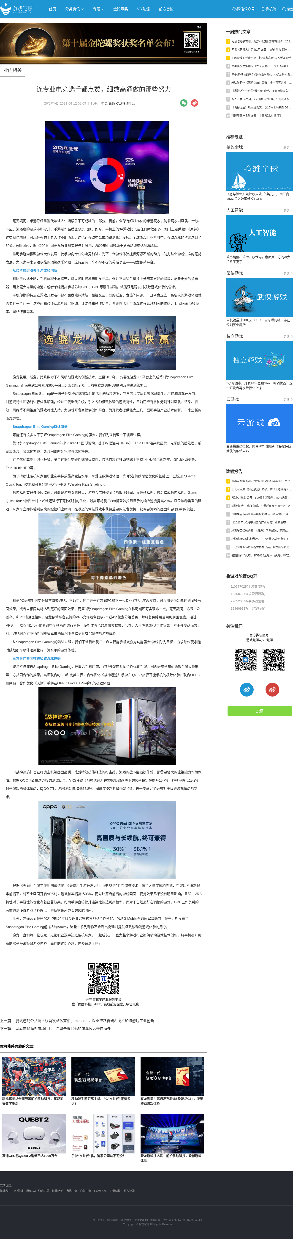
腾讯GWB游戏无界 (37, 1191)
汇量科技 (115, 1191)
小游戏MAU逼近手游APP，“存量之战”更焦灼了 (260, 539)
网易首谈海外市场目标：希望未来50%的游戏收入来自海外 (55, 1029)
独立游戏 (112, 22)
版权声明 (112, 1220)
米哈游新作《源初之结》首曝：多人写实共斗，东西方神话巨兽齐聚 (262, 82)
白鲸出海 (85, 1191)
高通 (112, 103)
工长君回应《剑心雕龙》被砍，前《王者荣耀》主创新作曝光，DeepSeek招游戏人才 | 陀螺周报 (262, 489)
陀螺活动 (57, 1191)
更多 (286, 147)
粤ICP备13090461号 (147, 1220)
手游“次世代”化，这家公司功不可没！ (98, 1156)
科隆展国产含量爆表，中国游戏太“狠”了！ (257, 115)
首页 (52, 9)
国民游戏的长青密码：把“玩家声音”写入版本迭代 (261, 58)
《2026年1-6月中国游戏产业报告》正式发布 (258, 522)
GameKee (100, 1191)
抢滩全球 (54, 22)
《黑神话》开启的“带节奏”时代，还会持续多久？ (261, 91)
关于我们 (98, 1220)
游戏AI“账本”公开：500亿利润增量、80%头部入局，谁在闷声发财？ (262, 497)
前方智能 (166, 9)
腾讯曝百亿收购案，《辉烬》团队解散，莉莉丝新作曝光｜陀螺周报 (262, 530)
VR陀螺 (143, 9)
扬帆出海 (71, 1191)
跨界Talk (54, 34)
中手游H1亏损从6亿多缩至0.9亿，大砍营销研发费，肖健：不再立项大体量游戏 (262, 74)
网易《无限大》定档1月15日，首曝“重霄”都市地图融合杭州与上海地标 (262, 49)
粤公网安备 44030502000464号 (183, 1220)
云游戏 (130, 22)
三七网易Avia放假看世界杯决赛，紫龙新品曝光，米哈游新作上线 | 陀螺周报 (262, 547)
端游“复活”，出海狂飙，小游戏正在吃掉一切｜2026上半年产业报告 (262, 506)
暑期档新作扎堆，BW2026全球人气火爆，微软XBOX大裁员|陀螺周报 (262, 555)
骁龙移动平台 (125, 103)
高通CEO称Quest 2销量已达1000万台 (29, 1156)
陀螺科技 (5, 1191)
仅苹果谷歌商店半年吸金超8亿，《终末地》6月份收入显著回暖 (262, 514)
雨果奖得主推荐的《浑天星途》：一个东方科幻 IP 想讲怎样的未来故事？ (262, 66)
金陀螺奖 (120, 9)
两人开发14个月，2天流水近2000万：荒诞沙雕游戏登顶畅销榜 (262, 99)
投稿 (259, 711)
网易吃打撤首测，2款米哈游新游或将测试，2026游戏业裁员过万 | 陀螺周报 (262, 41)
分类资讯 (73, 9)
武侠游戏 (93, 22)
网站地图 (126, 1220)
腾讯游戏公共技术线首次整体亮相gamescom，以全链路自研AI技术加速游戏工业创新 (77, 1021)
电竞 (104, 103)
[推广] (103, 63)
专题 (97, 9)
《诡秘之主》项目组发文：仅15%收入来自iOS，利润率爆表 (262, 107)
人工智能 (73, 22)
